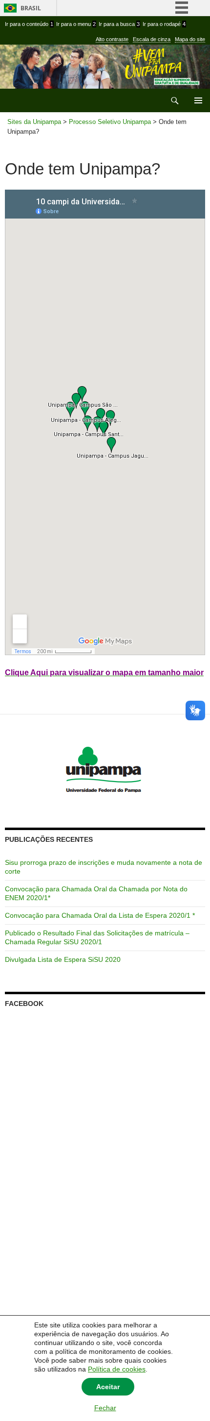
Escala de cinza (151, 39)
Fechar (105, 1408)
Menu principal (198, 100)
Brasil (31, 8)
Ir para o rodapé (164, 24)
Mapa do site (190, 39)
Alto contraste (112, 39)
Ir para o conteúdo (29, 24)
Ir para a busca (119, 24)
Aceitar (108, 1387)
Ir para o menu (76, 24)
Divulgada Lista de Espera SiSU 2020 (63, 959)
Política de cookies (117, 1369)
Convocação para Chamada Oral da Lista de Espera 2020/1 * (100, 915)
